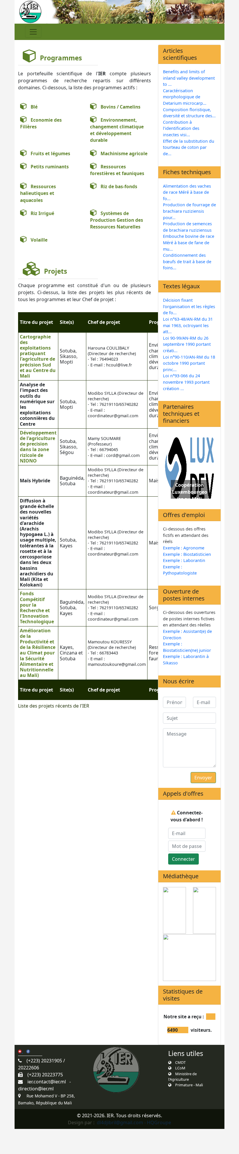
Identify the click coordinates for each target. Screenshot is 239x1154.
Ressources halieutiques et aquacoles (38, 193)
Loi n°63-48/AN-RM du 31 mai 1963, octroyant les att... (188, 325)
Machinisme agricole (122, 153)
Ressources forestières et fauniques (117, 170)
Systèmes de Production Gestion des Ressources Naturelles (116, 220)
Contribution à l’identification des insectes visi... (181, 128)
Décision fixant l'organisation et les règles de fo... (189, 306)
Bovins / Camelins (118, 107)
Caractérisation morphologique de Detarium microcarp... (184, 97)
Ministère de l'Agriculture (182, 1076)
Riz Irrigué (40, 213)
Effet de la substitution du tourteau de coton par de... (188, 147)
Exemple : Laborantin (184, 560)
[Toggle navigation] (33, 32)
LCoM (178, 1068)
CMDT (178, 1062)
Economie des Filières (41, 123)
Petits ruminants (48, 166)
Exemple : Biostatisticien (187, 554)
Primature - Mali (187, 1084)
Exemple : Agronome (183, 548)
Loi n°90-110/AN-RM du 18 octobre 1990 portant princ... (189, 363)
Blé (32, 107)
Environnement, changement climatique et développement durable (117, 130)
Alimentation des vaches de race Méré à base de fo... (187, 192)
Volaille (37, 240)
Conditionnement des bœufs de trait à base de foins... (187, 261)
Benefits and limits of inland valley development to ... (189, 78)
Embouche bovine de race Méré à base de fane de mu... (188, 242)
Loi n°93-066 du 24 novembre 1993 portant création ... (186, 382)
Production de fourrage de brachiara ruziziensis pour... (189, 211)
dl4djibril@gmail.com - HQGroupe (134, 1122)
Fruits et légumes (48, 153)
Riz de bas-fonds (117, 186)
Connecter (183, 859)
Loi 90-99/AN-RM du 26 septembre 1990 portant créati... (187, 344)
